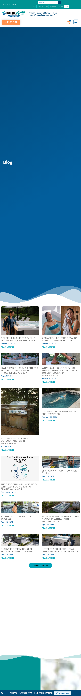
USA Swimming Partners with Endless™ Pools (59, 412)
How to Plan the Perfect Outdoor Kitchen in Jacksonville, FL (16, 440)
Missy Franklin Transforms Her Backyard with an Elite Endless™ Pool (61, 519)
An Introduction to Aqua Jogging (16, 517)
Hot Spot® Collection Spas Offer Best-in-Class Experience (60, 550)
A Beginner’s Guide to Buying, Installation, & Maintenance (18, 339)
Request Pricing (43, 6)
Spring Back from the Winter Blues (59, 471)
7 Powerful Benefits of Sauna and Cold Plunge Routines (59, 339)
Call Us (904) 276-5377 (9, 4)
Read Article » (8, 347)
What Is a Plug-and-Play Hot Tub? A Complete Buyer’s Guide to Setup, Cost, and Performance (59, 372)
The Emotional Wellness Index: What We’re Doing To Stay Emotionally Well (19, 486)
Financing (53, 6)
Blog (66, 6)
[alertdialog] (40, 693)
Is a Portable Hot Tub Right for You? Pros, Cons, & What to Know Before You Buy (19, 370)
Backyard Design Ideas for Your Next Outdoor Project (18, 550)
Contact (60, 6)
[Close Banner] (2, 693)
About (33, 6)
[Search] (59, 2)
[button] (75, 22)
